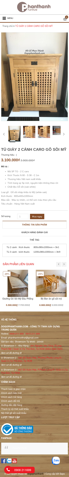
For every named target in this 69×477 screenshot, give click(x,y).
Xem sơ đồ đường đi (11, 352)
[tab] (34, 225)
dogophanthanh (19, 447)
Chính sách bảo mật (11, 392)
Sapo (62, 473)
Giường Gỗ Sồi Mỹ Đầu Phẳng (17, 298)
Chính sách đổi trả (10, 400)
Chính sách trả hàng (11, 396)
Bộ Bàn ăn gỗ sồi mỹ (51, 298)
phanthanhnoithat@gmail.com (23, 337)
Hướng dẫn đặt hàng (11, 404)
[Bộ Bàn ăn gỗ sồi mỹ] (51, 282)
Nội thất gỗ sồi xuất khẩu (13, 412)
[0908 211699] (8, 470)
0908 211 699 (16, 333)
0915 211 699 (33, 333)
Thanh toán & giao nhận (13, 388)
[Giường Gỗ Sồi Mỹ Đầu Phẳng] (18, 282)
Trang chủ (7, 26)
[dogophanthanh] (34, 7)
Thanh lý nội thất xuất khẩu (15, 408)
